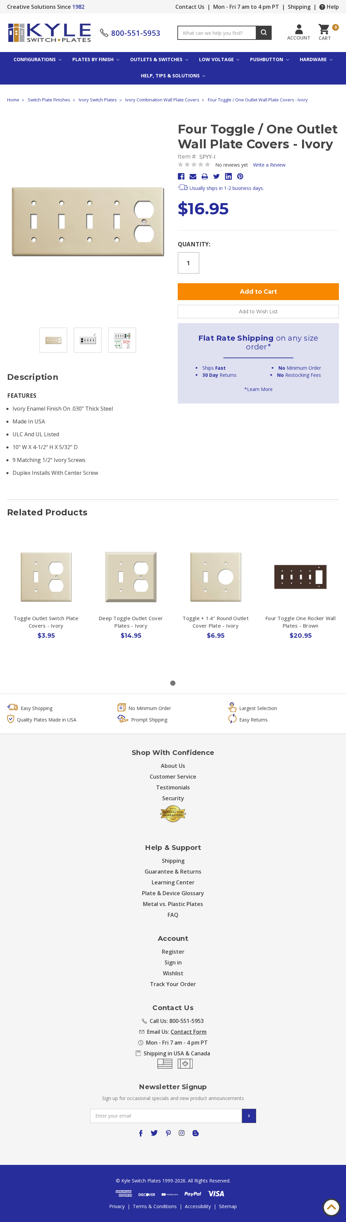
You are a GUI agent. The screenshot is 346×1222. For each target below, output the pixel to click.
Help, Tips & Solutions (171, 75)
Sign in (173, 962)
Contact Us (189, 6)
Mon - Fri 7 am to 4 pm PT (246, 6)
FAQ (173, 915)
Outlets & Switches (157, 59)
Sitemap (228, 1206)
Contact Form (188, 1031)
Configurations (35, 59)
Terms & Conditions (155, 1206)
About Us (173, 765)
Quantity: (194, 244)
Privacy (117, 1206)
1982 (78, 6)
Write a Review (269, 165)
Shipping (299, 6)
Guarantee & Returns (173, 871)
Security (173, 798)
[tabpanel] (46, 604)
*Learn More (258, 389)
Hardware (314, 59)
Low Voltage (217, 59)
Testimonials (173, 787)
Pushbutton (267, 59)
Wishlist (173, 973)
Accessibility (198, 1206)
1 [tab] (172, 683)
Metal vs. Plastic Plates (173, 904)
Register (173, 951)
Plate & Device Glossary (173, 893)
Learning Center (173, 882)
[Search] (264, 33)
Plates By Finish (93, 59)
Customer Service (173, 776)
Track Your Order (173, 984)
